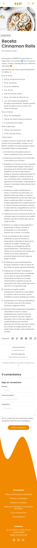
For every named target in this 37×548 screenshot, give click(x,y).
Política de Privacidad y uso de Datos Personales (18, 508)
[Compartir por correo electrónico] (30, 338)
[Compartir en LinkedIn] (21, 338)
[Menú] (4, 3)
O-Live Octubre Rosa (18, 513)
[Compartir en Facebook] (12, 338)
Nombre (5, 386)
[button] (28, 3)
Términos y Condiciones (18, 498)
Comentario (6, 404)
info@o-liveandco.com (18, 535)
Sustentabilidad (18, 517)
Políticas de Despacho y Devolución (18, 494)
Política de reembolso (18, 502)
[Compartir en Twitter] (17, 338)
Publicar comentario (18, 428)
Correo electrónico (8, 395)
